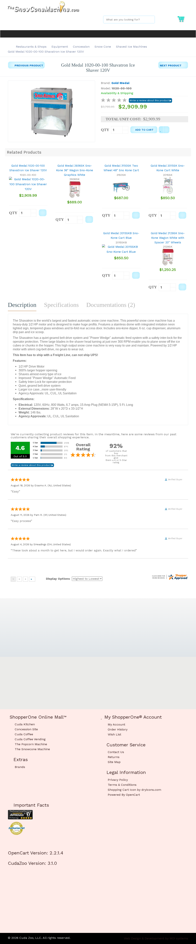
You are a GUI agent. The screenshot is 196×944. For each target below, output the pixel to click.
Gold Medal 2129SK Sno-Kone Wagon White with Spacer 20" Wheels (168, 238)
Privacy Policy (118, 780)
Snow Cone (103, 46)
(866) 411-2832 (136, 9)
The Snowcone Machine (32, 749)
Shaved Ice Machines (131, 46)
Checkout (181, 9)
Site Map (114, 762)
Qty (105, 130)
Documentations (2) (110, 304)
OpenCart (133, 794)
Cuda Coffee (24, 734)
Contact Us (116, 752)
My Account (158, 9)
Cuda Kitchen (25, 724)
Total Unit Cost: (123, 119)
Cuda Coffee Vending (30, 739)
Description (22, 304)
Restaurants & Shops (31, 46)
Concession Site (26, 729)
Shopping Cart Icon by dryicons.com (134, 790)
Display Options (58, 578)
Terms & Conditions (122, 785)
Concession (81, 46)
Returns (113, 757)
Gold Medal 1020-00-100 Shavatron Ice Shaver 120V (46, 51)
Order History (117, 729)
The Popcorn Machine (31, 744)
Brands (20, 767)
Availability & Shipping (117, 93)
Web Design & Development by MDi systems (156, 938)
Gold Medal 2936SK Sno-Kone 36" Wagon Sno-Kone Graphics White (74, 170)
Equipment (59, 46)
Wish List (114, 734)
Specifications (61, 304)
